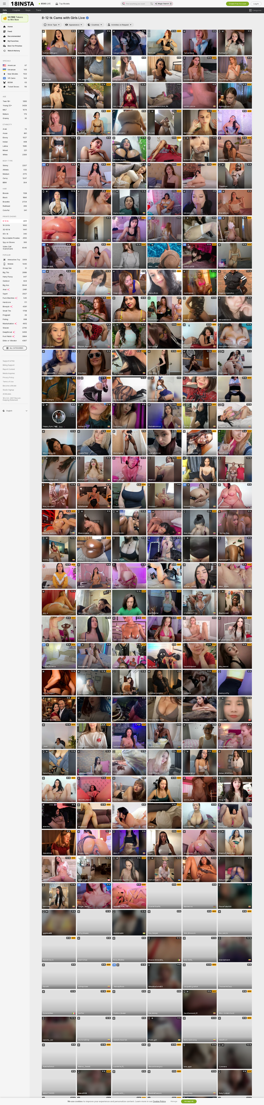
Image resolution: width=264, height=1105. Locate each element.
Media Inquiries (9, 373)
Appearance (74, 25)
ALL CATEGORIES (16, 348)
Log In (256, 4)
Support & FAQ (8, 361)
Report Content (9, 369)
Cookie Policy (159, 1101)
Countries (95, 25)
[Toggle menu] (4, 3)
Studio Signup (8, 390)
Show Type (52, 25)
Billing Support (8, 365)
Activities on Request (120, 25)
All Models (7, 394)
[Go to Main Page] (22, 3)
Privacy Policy (8, 378)
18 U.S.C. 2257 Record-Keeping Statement (12, 399)
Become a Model (9, 386)
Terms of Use (8, 382)
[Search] (152, 4)
